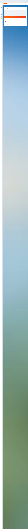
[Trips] (1, 16)
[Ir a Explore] (1, 11)
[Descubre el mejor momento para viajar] (1, 14)
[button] (1, 4)
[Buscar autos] (1, 9)
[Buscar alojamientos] (1, 7)
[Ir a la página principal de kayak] (5, 3)
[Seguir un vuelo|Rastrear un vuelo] (1, 13)
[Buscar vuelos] (1, 6)
